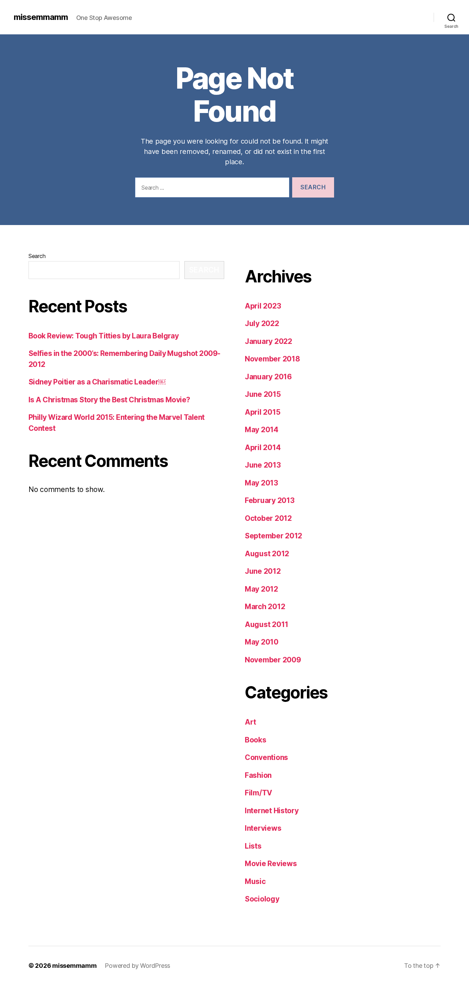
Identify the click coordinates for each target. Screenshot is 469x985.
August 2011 (266, 624)
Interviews (263, 828)
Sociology (262, 899)
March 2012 (265, 606)
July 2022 (262, 323)
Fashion (258, 775)
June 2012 (263, 571)
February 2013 (270, 500)
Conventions (266, 757)
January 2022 (268, 341)
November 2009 (273, 660)
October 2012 (268, 518)
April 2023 (263, 306)
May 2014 (261, 429)
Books (255, 740)
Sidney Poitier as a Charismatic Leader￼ (96, 382)
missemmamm (41, 17)
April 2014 (263, 447)
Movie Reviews (271, 863)
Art (250, 722)
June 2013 (263, 465)
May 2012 (261, 589)
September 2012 (273, 535)
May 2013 (261, 483)
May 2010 (261, 642)
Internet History (272, 810)
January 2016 (268, 376)
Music (255, 881)
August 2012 (267, 553)
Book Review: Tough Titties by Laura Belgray (103, 336)
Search (36, 256)
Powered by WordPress (137, 965)
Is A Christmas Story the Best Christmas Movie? (109, 399)
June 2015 (263, 394)
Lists (253, 846)
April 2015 (262, 412)
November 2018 (272, 359)
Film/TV (258, 792)
